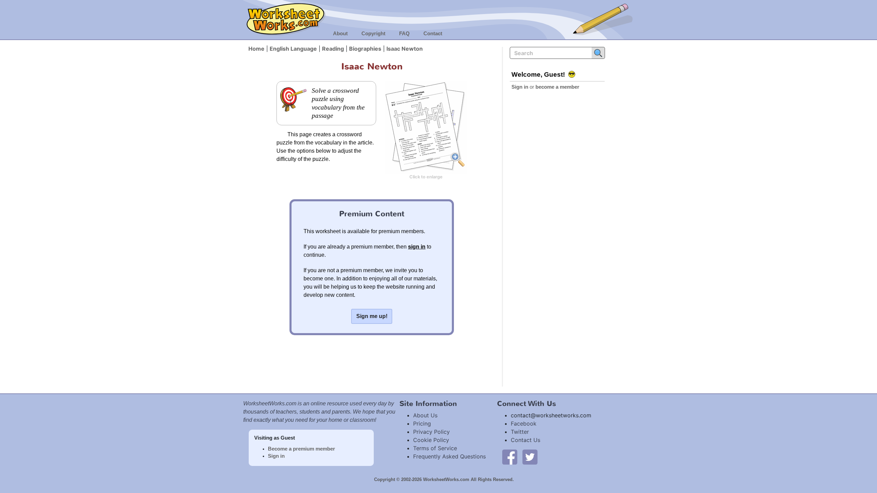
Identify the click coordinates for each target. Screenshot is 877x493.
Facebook (523, 423)
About (340, 33)
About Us (425, 415)
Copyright (373, 33)
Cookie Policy (431, 440)
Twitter (520, 431)
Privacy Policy (431, 431)
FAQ (404, 33)
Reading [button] (333, 48)
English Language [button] (293, 48)
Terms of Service (435, 448)
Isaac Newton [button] (404, 48)
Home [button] (256, 48)
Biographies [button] (365, 48)
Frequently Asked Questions (449, 456)
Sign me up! (371, 316)
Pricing (422, 423)
